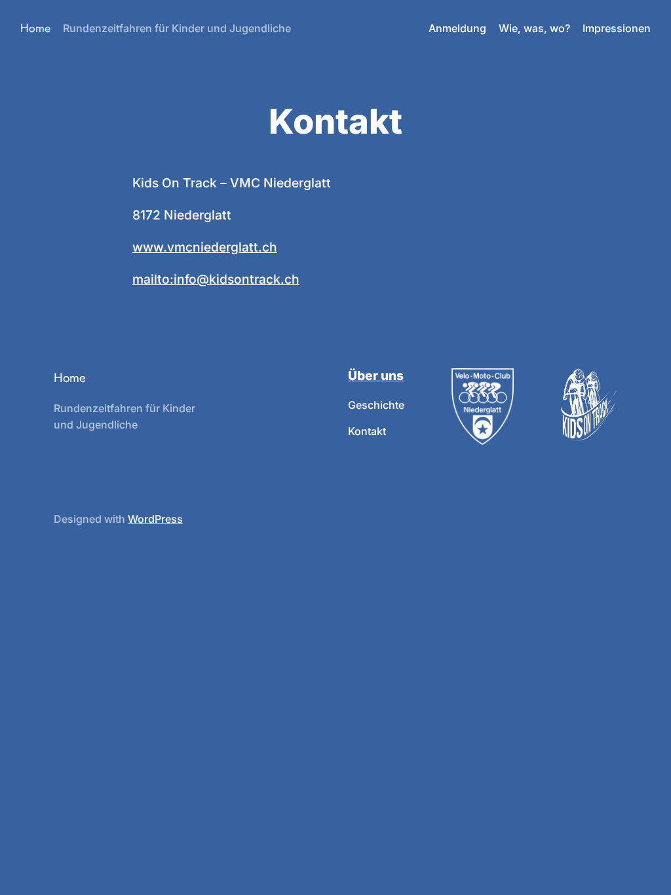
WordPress (155, 518)
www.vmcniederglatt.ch (204, 247)
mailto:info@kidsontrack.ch (215, 279)
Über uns (376, 375)
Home (35, 28)
